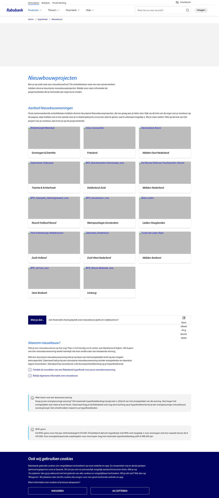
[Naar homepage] (16, 10)
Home (31, 19)
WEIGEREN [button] (57, 490)
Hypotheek (43, 19)
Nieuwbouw (57, 19)
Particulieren (33, 3)
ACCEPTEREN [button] (119, 490)
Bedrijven (46, 3)
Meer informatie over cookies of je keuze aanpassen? (54, 482)
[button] (183, 2)
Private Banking (59, 3)
